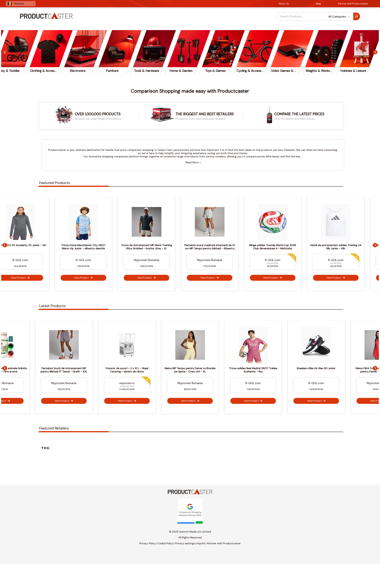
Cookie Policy (165, 543)
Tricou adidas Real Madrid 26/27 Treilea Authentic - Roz (195, 370)
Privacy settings (185, 543)
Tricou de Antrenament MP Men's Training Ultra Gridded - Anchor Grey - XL (95, 247)
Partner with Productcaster (224, 543)
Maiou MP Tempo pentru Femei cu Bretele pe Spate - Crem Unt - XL (132, 370)
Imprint (201, 543)
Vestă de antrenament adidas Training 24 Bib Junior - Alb (285, 247)
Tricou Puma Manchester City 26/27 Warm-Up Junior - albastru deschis (33, 247)
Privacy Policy (147, 543)
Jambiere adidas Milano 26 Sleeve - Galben (348, 245)
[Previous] (5, 52)
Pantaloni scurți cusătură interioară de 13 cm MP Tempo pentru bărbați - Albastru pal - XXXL (159, 248)
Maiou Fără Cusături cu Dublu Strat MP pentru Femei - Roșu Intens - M (321, 370)
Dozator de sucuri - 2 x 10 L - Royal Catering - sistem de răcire (69, 370)
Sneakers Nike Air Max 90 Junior (258, 368)
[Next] (375, 52)
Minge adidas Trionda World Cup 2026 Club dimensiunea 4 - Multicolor (221, 247)
